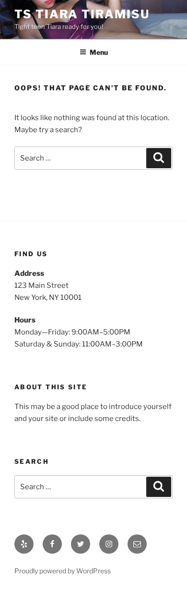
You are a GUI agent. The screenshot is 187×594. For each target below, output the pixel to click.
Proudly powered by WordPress (62, 571)
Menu (99, 52)
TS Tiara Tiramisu (82, 14)
